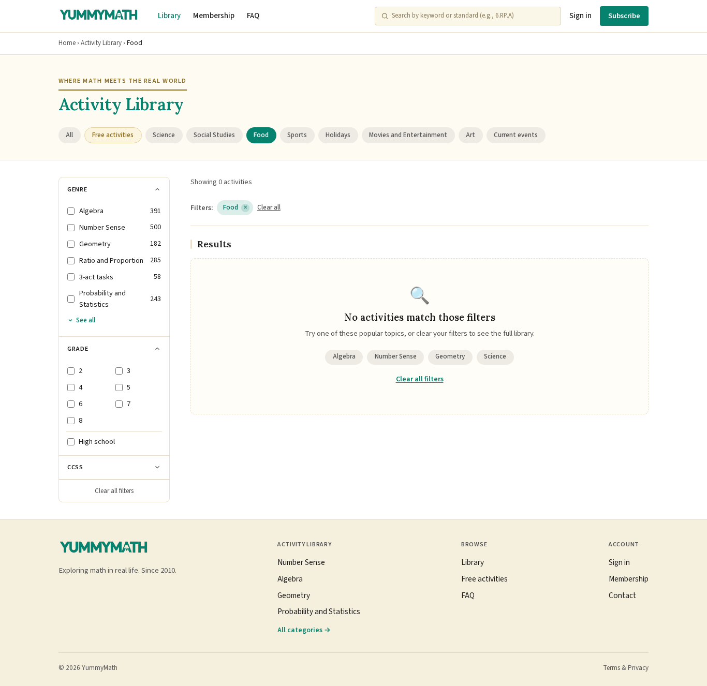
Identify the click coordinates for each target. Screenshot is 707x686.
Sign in (580, 15)
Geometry (450, 356)
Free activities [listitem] (113, 135)
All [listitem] (69, 135)
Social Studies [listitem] (214, 135)
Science (495, 356)
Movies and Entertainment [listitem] (408, 135)
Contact (622, 595)
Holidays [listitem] (338, 135)
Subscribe (624, 15)
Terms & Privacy (626, 668)
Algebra (344, 356)
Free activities (484, 579)
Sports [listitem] (297, 135)
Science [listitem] (164, 135)
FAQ (253, 15)
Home (67, 43)
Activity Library (101, 43)
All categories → (304, 630)
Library (169, 15)
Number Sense (396, 356)
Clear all (269, 207)
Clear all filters (114, 491)
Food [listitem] (261, 135)
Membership (213, 15)
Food (235, 207)
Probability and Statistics (318, 611)
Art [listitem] (470, 135)
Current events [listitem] (516, 135)
